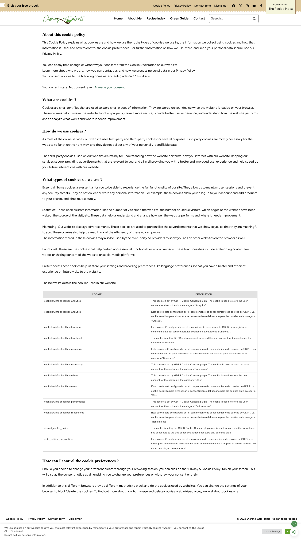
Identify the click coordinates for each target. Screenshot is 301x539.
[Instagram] (247, 6)
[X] (241, 6)
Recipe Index (156, 18)
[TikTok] (261, 6)
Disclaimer (220, 5)
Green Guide (179, 18)
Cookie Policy (161, 5)
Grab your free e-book (22, 5)
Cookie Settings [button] (272, 531)
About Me (135, 18)
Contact (199, 18)
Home (118, 18)
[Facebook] (234, 6)
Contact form (202, 5)
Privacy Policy (182, 5)
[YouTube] (254, 6)
